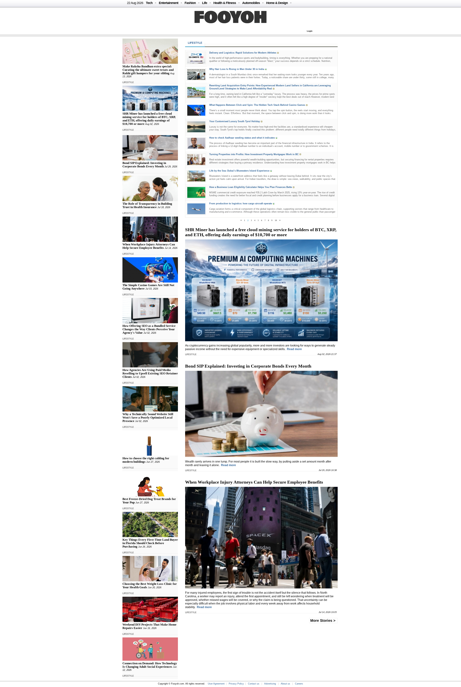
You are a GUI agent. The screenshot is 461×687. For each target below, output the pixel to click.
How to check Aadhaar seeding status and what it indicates (242, 138)
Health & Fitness (224, 3)
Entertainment (168, 3)
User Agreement (216, 683)
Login (309, 31)
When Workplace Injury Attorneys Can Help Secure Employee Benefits (148, 246)
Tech (149, 3)
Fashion (190, 3)
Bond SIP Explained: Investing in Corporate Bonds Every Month (144, 164)
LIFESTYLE (128, 82)
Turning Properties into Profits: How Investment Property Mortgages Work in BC (254, 154)
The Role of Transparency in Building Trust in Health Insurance (147, 205)
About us (285, 683)
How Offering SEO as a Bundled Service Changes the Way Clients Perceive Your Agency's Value (149, 329)
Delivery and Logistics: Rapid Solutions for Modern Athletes (242, 52)
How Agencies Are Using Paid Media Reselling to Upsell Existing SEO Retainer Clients (150, 373)
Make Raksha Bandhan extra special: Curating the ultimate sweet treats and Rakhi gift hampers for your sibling (148, 70)
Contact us (253, 683)
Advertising (270, 683)
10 (276, 220)
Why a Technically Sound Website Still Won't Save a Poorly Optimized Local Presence (147, 417)
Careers (299, 683)
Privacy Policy (236, 683)
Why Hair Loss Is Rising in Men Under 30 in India (236, 69)
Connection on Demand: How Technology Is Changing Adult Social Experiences (149, 665)
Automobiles (251, 3)
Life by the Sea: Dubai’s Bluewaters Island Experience (239, 170)
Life (204, 3)
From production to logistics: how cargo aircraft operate (240, 203)
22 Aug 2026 (135, 3)
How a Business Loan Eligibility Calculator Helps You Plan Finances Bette (250, 187)
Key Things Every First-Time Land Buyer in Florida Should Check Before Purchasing (150, 543)
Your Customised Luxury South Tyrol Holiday (234, 121)
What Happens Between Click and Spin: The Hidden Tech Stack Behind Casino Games (257, 105)
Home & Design (277, 3)
